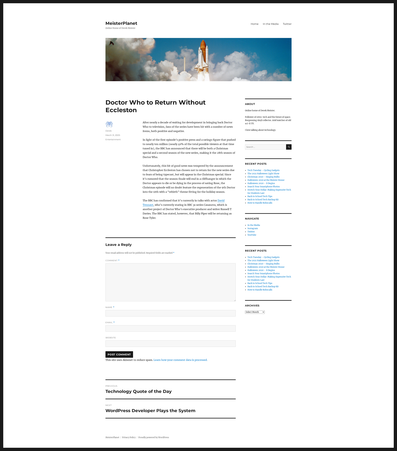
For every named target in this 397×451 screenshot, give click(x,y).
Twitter (287, 23)
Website (110, 337)
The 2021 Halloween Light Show (263, 173)
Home (255, 23)
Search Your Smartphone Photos (264, 186)
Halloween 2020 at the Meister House (266, 180)
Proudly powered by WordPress (153, 437)
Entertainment (113, 139)
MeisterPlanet (121, 23)
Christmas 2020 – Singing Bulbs (264, 177)
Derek (108, 131)
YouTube (252, 235)
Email (110, 322)
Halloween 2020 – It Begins (261, 183)
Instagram (253, 228)
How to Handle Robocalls (260, 203)
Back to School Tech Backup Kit (263, 199)
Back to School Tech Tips (260, 196)
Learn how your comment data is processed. (180, 359)
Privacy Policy (129, 437)
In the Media (271, 23)
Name (109, 307)
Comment (112, 260)
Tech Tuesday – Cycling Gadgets (264, 170)
